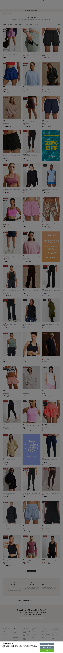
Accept (47, 650)
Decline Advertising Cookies (46, 644)
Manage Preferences (47, 647)
